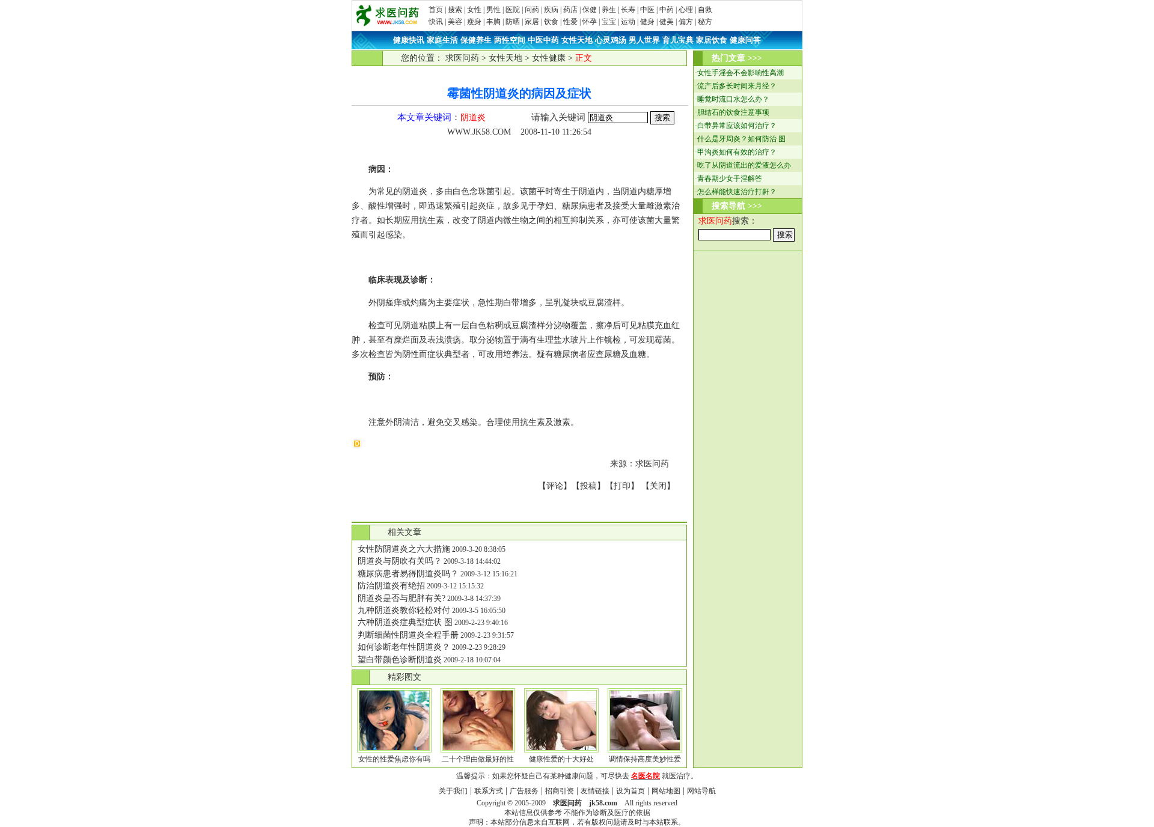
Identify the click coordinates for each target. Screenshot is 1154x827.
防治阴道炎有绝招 (391, 585)
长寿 (628, 9)
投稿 (588, 485)
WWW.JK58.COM (479, 131)
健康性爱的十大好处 (561, 759)
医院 (512, 9)
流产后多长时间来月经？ (737, 86)
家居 (532, 21)
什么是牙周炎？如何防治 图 (741, 139)
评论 (554, 485)
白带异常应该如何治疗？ (737, 125)
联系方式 (488, 791)
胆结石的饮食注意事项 (733, 112)
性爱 (570, 21)
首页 (436, 9)
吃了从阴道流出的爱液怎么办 (744, 165)
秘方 (705, 21)
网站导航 (701, 791)
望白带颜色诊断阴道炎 (400, 659)
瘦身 (474, 21)
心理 (686, 9)
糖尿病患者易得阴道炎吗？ (408, 573)
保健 (589, 9)
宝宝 (609, 21)
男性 (493, 9)
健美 (666, 21)
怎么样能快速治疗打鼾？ (737, 192)
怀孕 (589, 21)
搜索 (455, 9)
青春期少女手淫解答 (729, 178)
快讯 (436, 21)
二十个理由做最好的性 (478, 759)
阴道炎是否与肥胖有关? (401, 598)
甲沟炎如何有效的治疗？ (737, 152)
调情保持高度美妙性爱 (645, 759)
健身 (647, 21)
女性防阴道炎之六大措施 (404, 549)
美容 (455, 21)
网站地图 (666, 791)
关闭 (658, 485)
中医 (647, 9)
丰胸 (493, 21)
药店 (570, 9)
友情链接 (595, 791)
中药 (666, 9)
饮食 (551, 21)
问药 (532, 9)
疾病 (551, 9)
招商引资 (559, 791)
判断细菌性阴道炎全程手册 (408, 634)
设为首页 (630, 791)
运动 (628, 21)
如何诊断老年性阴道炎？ (404, 647)
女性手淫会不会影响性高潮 (740, 73)
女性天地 (505, 58)
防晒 (512, 21)
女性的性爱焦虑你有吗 (394, 759)
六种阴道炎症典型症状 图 (405, 622)
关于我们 (453, 791)
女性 (474, 9)
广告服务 (524, 791)
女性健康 (549, 58)
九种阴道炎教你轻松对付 (404, 610)
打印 (622, 485)
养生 (609, 9)
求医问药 (462, 58)
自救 (705, 9)
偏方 (686, 21)
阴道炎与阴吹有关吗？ (400, 561)
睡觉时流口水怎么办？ (733, 99)
